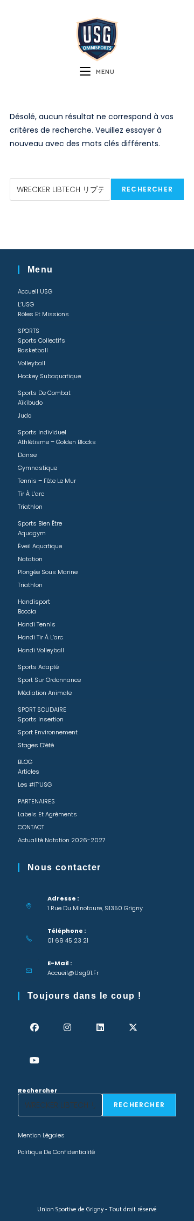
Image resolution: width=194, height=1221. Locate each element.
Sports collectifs (41, 340)
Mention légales (41, 1135)
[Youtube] (34, 1060)
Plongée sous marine (48, 572)
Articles (28, 771)
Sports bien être (40, 523)
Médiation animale (45, 692)
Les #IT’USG (35, 784)
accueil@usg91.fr (73, 972)
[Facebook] (34, 1027)
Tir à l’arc (31, 493)
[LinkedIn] (100, 1027)
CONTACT (31, 827)
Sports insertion (41, 719)
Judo (24, 415)
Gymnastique (37, 467)
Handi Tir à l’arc (40, 637)
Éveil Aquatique (40, 546)
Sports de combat (44, 392)
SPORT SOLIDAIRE (42, 709)
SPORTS (28, 330)
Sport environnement (48, 732)
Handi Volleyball (41, 650)
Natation (30, 559)
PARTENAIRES (36, 801)
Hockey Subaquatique (49, 376)
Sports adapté (38, 667)
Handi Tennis (37, 624)
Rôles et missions (43, 314)
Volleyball (31, 363)
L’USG (26, 304)
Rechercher (30, 174)
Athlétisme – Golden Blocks (57, 442)
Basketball (33, 350)
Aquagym (32, 533)
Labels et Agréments (47, 814)
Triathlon (30, 506)
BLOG (25, 762)
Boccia (27, 611)
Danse (27, 455)
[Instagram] (67, 1027)
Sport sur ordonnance (49, 680)
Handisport (34, 601)
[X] (133, 1027)
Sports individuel (42, 432)
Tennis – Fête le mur (47, 480)
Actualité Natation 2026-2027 (62, 840)
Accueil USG (35, 291)
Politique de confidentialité (56, 1152)
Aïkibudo (30, 402)
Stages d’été (36, 745)
